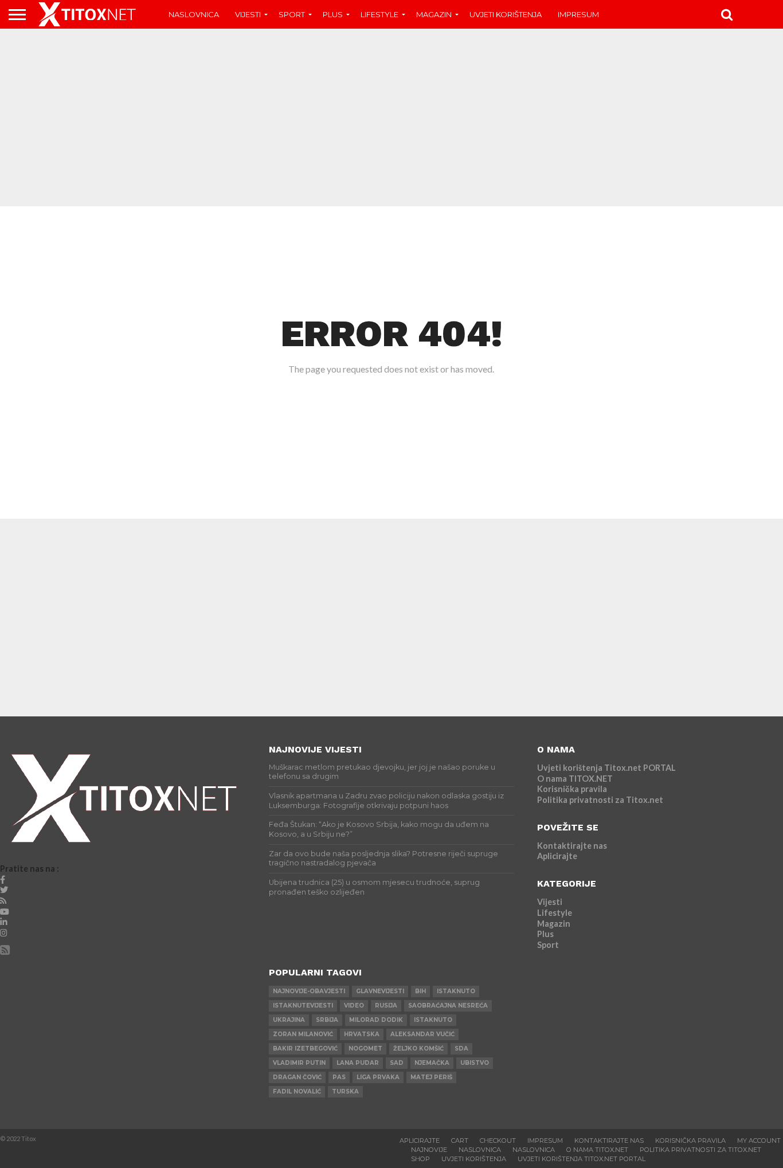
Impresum (578, 14)
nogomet (365, 1048)
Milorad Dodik (376, 1020)
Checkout (498, 1140)
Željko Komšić (418, 1048)
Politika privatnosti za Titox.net (600, 800)
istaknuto (456, 991)
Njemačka (431, 1063)
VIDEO (354, 1005)
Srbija (327, 1020)
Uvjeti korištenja (505, 14)
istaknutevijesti (303, 1005)
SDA (461, 1048)
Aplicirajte (557, 856)
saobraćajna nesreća (448, 1005)
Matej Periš (431, 1077)
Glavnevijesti (380, 991)
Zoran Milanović (303, 1034)
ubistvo (474, 1063)
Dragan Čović (297, 1077)
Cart (459, 1140)
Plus (333, 14)
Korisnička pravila (572, 789)
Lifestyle (379, 14)
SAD (397, 1063)
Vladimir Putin (299, 1063)
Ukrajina (289, 1020)
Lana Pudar (357, 1063)
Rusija (386, 1005)
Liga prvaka (378, 1077)
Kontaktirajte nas (572, 845)
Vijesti (248, 14)
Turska (345, 1091)
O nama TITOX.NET (575, 778)
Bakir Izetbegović (305, 1048)
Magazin (434, 14)
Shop (420, 1159)
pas (339, 1077)
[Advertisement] (391, 117)
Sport (292, 14)
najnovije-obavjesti (309, 991)
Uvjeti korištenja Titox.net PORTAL (606, 768)
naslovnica (533, 1150)
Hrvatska (361, 1034)
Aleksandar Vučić (422, 1034)
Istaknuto (433, 1020)
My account (759, 1140)
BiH (420, 991)
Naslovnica (194, 14)
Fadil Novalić (297, 1091)
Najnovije (429, 1150)
